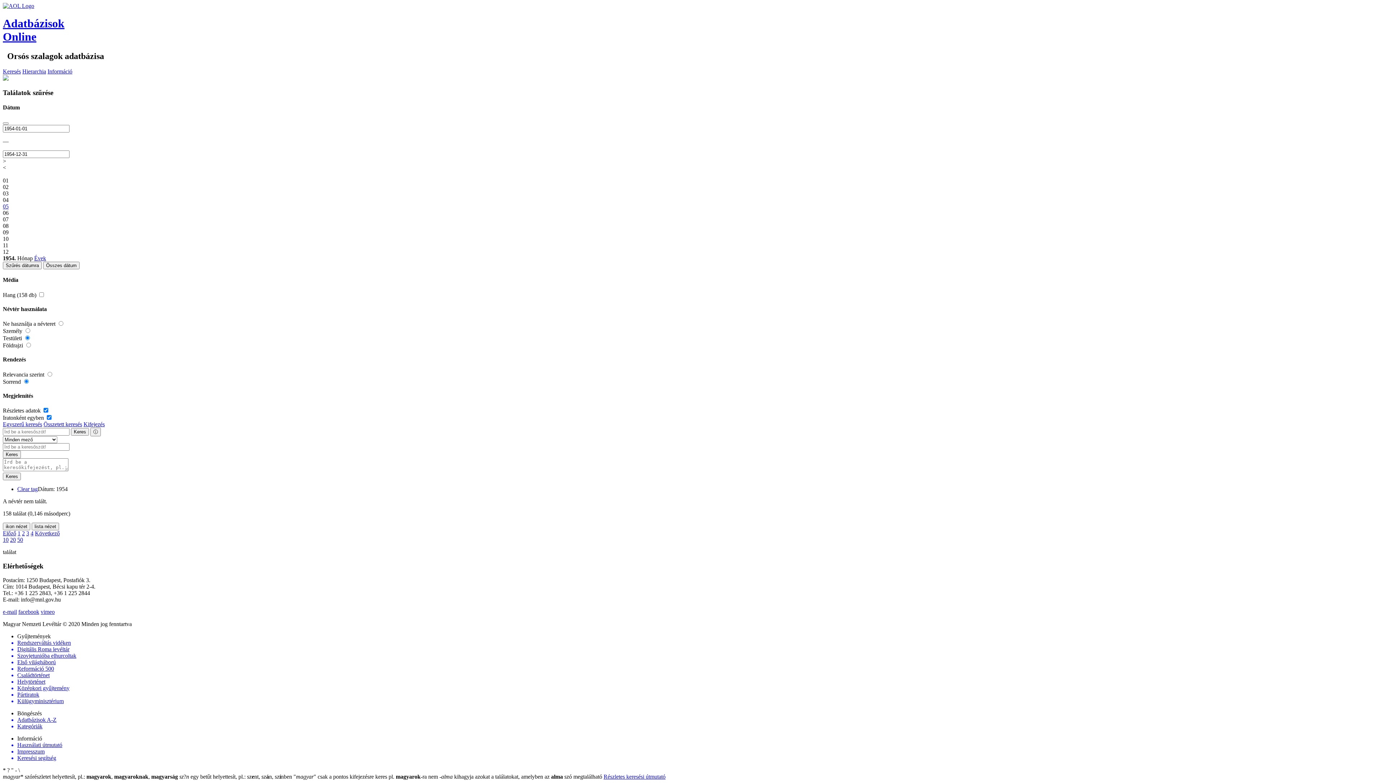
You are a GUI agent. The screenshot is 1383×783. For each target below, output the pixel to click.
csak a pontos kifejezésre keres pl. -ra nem (366, 777)
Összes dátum (61, 265)
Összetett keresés (63, 424)
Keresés (12, 71)
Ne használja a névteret (30, 324)
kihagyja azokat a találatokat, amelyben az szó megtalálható (521, 777)
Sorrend (12, 382)
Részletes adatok (22, 411)
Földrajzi (13, 345)
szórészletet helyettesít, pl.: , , (90, 777)
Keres (80, 432)
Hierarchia (34, 71)
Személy (13, 331)
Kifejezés (94, 424)
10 (6, 540)
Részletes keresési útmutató (635, 777)
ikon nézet (16, 526)
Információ (60, 71)
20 (13, 540)
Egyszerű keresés (22, 424)
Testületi (13, 338)
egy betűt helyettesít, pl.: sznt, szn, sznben (236, 777)
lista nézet (45, 526)
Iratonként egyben (24, 418)
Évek (40, 258)
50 (20, 540)
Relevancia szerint (24, 375)
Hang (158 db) (20, 295)
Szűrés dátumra (22, 265)
